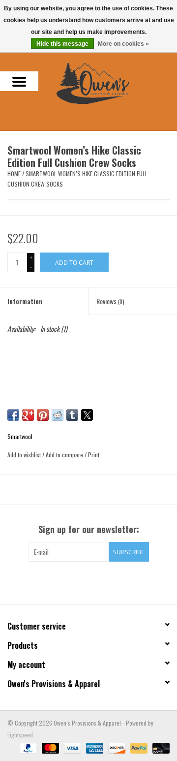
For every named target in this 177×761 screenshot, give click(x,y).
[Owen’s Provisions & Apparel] (107, 81)
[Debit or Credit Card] (159, 747)
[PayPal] (27, 747)
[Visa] (71, 747)
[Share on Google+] (28, 415)
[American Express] (94, 747)
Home (14, 173)
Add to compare (65, 454)
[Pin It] (43, 415)
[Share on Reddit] (57, 415)
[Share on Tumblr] (72, 415)
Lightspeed (20, 734)
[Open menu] (19, 81)
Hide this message (62, 43)
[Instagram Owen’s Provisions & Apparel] (97, 582)
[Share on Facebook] (13, 415)
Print (93, 454)
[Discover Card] (116, 747)
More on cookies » (123, 43)
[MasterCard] (49, 747)
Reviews (110, 301)
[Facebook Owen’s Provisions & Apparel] (80, 582)
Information (24, 301)
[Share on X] (87, 415)
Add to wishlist (24, 454)
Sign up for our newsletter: (88, 529)
